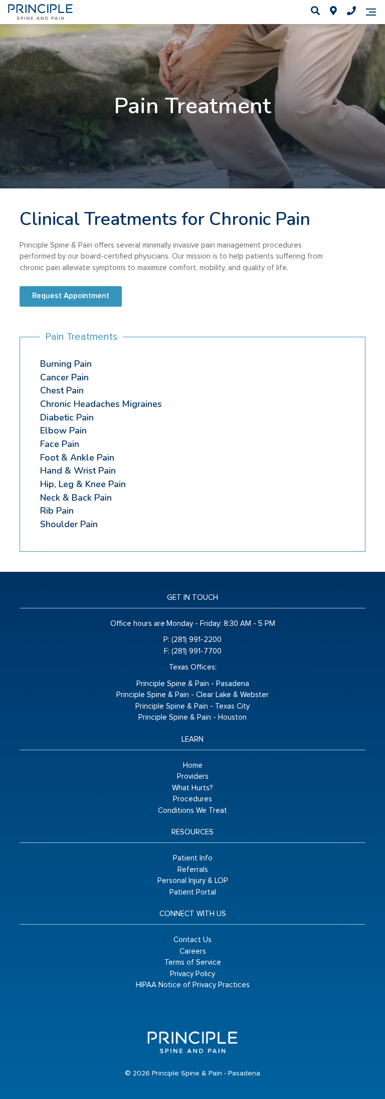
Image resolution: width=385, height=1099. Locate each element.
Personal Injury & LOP (192, 881)
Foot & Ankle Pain (77, 458)
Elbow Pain (63, 430)
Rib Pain (57, 511)
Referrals (192, 869)
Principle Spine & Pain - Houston (192, 717)
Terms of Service (192, 962)
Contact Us (192, 940)
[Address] (333, 12)
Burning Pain (66, 364)
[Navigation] (371, 12)
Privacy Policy (192, 974)
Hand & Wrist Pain (78, 471)
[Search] (315, 12)
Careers (192, 951)
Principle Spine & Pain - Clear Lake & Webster (192, 695)
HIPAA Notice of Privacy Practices (193, 985)
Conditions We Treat (192, 810)
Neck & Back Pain (76, 498)
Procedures (192, 799)
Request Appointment (70, 296)
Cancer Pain (64, 377)
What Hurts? (192, 788)
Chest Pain (62, 390)
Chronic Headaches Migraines (101, 404)
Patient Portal (192, 892)
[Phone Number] (351, 12)
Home (193, 765)
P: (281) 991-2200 (192, 639)
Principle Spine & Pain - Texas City (192, 706)
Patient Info (193, 858)
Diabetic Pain (67, 417)
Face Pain (59, 444)
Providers (193, 776)
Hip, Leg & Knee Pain (83, 484)
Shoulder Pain (69, 524)
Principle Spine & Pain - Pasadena (192, 684)
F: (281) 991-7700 (193, 651)
